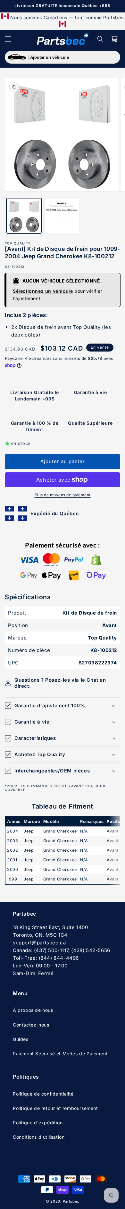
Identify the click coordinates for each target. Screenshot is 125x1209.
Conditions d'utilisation (38, 1137)
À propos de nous (33, 1010)
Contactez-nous (31, 1024)
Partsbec (71, 1201)
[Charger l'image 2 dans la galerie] (62, 215)
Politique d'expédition (38, 1122)
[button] (8, 39)
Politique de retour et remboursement (55, 1108)
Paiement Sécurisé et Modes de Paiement (60, 1053)
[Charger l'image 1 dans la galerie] (24, 215)
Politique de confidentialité (43, 1094)
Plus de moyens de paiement (63, 494)
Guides (21, 1039)
